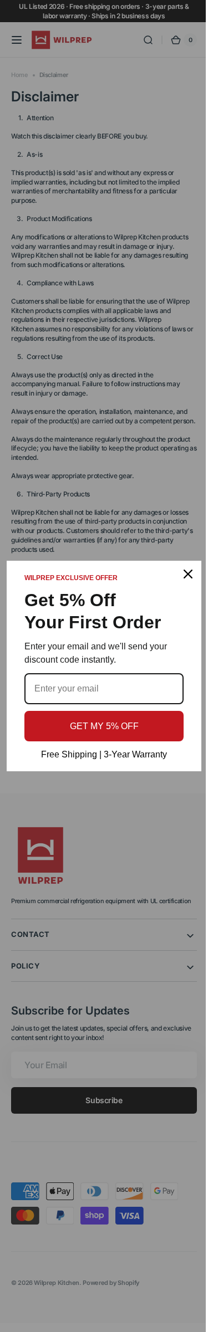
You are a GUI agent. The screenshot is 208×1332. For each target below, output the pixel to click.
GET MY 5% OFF (99, 726)
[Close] (179, 574)
